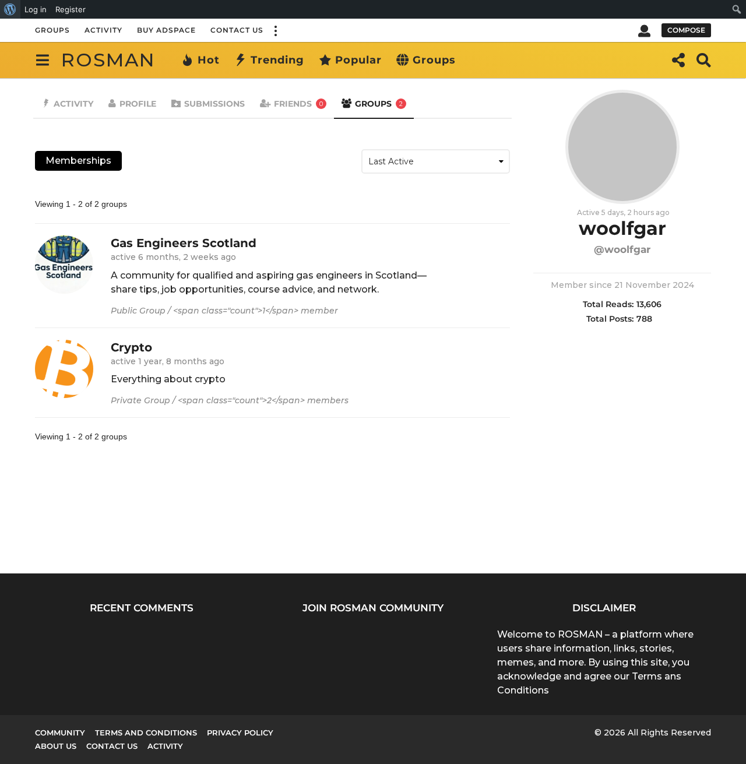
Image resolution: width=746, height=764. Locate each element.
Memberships (78, 160)
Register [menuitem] (70, 9)
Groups (52, 30)
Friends (298, 103)
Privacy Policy (240, 732)
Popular (358, 60)
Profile (137, 103)
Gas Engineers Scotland (183, 243)
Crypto (131, 347)
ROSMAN (108, 59)
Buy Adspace (166, 30)
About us (55, 746)
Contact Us (236, 30)
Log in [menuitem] (35, 9)
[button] (275, 30)
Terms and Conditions (146, 732)
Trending (277, 60)
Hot (209, 60)
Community (60, 732)
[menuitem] (10, 9)
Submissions (214, 103)
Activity (103, 30)
